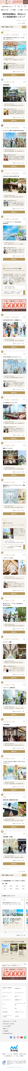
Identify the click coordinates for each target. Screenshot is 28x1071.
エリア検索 (12, 9)
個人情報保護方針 (8, 1055)
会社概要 (4, 1054)
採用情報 (21, 1055)
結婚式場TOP (14, 964)
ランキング (21, 964)
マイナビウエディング (6, 964)
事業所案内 (15, 1054)
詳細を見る (14, 75)
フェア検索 (20, 9)
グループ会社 (16, 1055)
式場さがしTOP (4, 9)
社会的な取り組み (22, 1054)
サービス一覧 (9, 1054)
